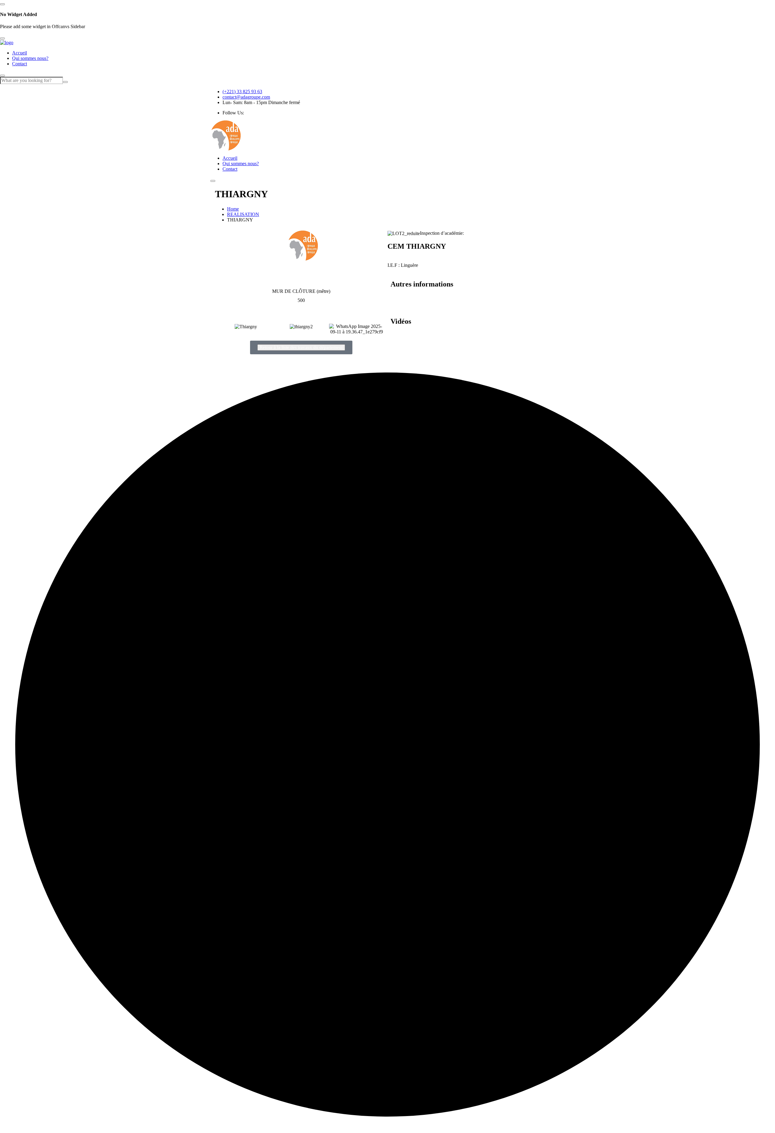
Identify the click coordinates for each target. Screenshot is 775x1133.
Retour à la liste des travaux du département (301, 347)
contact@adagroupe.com (246, 97)
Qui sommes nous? (30, 58)
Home (233, 208)
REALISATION (243, 214)
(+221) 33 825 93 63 (242, 91)
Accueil (19, 52)
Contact (19, 63)
